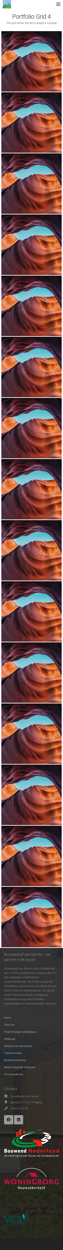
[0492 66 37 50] (7, 1108)
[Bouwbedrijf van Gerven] (7, 1096)
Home (7, 1017)
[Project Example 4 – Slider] (31, 856)
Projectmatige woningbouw (20, 1031)
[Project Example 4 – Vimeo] (31, 733)
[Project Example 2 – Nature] (31, 428)
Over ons (9, 1024)
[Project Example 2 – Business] (31, 489)
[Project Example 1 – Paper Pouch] (31, 245)
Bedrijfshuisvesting (15, 1060)
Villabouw (9, 1039)
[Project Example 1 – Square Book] (31, 122)
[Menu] (58, 4)
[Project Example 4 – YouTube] (31, 795)
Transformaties (13, 1053)
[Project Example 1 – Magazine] (31, 61)
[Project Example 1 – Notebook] (31, 183)
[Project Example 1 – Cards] (31, 306)
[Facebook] (8, 1119)
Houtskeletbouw (13, 1074)
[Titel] (7, 4)
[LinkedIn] (18, 1119)
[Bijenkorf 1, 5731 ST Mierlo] (7, 1102)
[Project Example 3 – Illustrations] (31, 550)
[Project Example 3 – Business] (31, 611)
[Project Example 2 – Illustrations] (31, 367)
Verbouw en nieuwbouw (18, 1046)
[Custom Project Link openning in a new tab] (31, 917)
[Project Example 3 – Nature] (31, 672)
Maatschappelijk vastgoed (19, 1067)
